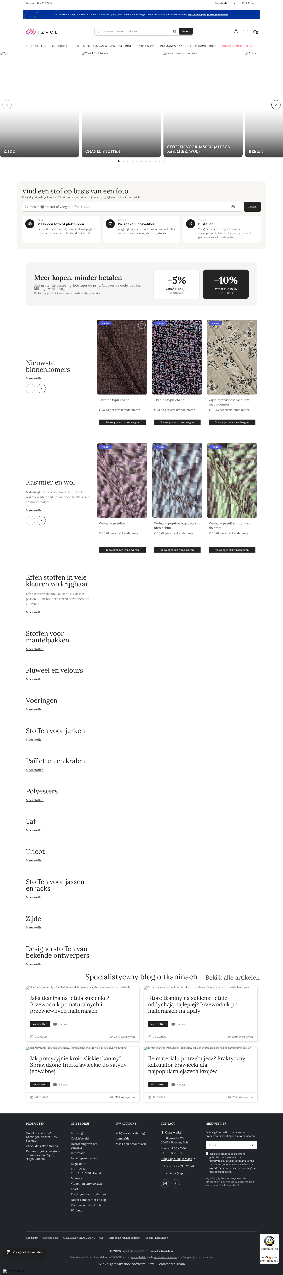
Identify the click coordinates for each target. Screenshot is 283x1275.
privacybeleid (217, 1160)
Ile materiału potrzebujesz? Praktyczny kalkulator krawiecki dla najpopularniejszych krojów (196, 1065)
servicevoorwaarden (165, 1257)
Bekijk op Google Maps (176, 1159)
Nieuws (63, 1024)
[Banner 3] (128, 161)
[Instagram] (165, 1183)
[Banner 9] (155, 161)
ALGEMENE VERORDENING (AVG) (86, 1171)
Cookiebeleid (80, 1138)
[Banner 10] (160, 161)
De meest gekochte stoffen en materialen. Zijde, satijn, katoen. (44, 1155)
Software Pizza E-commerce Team (158, 1264)
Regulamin (78, 1164)
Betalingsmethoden (84, 1158)
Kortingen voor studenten (88, 1194)
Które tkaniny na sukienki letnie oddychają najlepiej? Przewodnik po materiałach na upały (193, 1004)
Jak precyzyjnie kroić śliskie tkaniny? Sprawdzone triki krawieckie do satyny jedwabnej (78, 1065)
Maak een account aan (131, 1144)
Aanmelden (123, 1138)
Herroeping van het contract (84, 1145)
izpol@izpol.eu (179, 1173)
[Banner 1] (119, 161)
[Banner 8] (151, 161)
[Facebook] (176, 1183)
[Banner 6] (141, 161)
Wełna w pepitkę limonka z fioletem (229, 525)
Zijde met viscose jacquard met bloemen (229, 402)
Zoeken (252, 206)
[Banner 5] (137, 161)
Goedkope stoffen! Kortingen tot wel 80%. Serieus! (41, 1136)
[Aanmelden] (236, 31)
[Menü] (276, 1236)
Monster (76, 1178)
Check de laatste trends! (42, 1146)
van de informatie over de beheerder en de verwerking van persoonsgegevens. (232, 1168)
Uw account (126, 1123)
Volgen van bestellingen (132, 1133)
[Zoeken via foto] (175, 31)
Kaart (74, 1189)
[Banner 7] (146, 161)
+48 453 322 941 (183, 1166)
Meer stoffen (35, 378)
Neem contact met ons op (88, 1200)
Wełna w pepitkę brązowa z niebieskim (175, 525)
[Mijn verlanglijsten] (245, 31)
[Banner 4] (132, 161)
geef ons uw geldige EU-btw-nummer (208, 14)
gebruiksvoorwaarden (222, 1157)
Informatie (78, 1153)
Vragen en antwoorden (86, 1183)
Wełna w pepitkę (112, 523)
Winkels (76, 1210)
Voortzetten (40, 1024)
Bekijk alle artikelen (233, 977)
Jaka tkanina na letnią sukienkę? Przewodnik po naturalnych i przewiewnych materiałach (69, 1004)
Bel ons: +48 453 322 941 (39, 3)
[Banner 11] (164, 161)
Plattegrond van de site (86, 1205)
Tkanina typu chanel (114, 400)
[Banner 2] (123, 161)
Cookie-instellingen (156, 1237)
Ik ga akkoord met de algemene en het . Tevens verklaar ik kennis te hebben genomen (232, 1162)
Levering (77, 1133)
